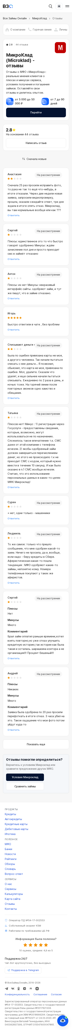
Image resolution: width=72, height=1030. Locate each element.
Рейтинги (10, 859)
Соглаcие (56, 994)
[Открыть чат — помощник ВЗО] (62, 1020)
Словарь (10, 868)
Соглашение (40, 994)
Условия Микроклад (25, 777)
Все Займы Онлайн (15, 18)
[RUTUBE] (30, 988)
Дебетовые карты (16, 829)
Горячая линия (42, 29)
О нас (8, 884)
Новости (10, 854)
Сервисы (10, 888)
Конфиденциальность (17, 994)
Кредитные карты (16, 824)
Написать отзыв (36, 142)
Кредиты (10, 814)
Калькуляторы (14, 893)
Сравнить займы (25, 786)
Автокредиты (13, 819)
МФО (8, 844)
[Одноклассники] (18, 988)
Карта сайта (12, 898)
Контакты (11, 908)
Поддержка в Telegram (25, 970)
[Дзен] (37, 988)
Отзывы (10, 903)
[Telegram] (6, 988)
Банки (8, 849)
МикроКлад (39, 18)
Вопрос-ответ (14, 873)
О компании (17, 29)
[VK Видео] (24, 988)
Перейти (36, 112)
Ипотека (10, 834)
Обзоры (10, 863)
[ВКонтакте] (12, 988)
